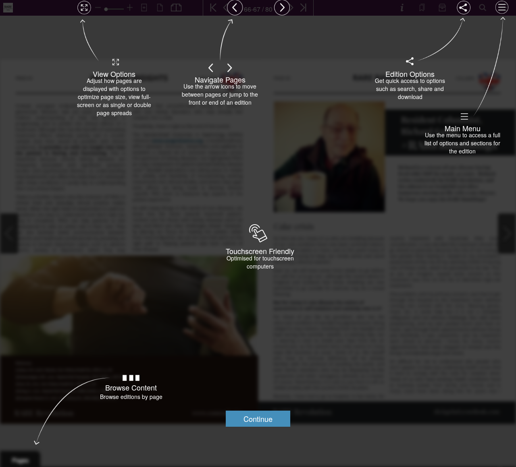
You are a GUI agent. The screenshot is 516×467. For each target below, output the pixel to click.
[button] (258, 419)
